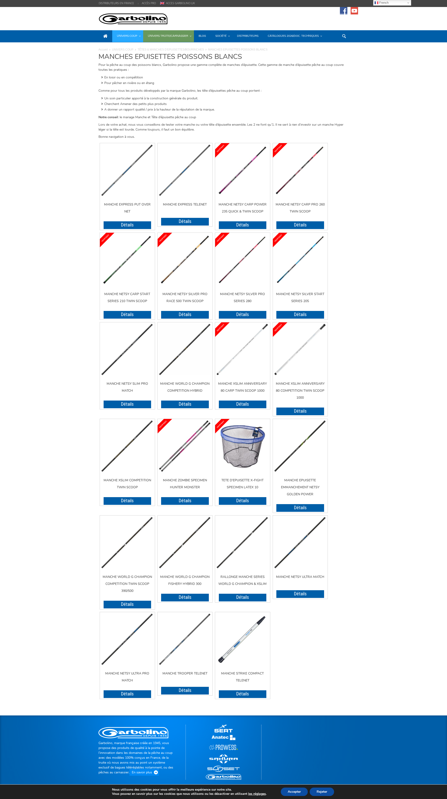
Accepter (294, 791)
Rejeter (322, 791)
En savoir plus (142, 772)
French (383, 2)
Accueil (103, 49)
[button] (344, 35)
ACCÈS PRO (149, 3)
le (257, 794)
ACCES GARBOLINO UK (180, 3)
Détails (127, 225)
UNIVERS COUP (122, 49)
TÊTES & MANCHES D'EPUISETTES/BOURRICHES (171, 49)
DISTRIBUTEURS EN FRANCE (116, 3)
